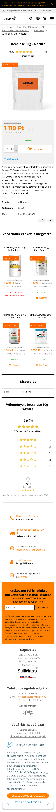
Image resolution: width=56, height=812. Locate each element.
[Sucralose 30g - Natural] (28, 87)
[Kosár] (45, 18)
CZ (34, 676)
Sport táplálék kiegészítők (30, 27)
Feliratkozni (43, 607)
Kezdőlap (7, 27)
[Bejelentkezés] (38, 18)
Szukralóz (39, 30)
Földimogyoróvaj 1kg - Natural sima (14, 249)
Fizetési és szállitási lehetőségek (28, 736)
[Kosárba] (41, 297)
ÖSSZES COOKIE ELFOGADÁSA (28, 796)
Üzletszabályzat (28, 729)
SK (26, 676)
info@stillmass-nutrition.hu (19, 10)
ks (12, 148)
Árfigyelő (12, 159)
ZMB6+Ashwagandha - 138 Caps (41, 316)
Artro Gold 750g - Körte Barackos (41, 249)
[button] (31, 18)
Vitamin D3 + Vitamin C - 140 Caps (14, 316)
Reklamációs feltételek (28, 733)
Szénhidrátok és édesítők (15, 30)
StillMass (22, 202)
